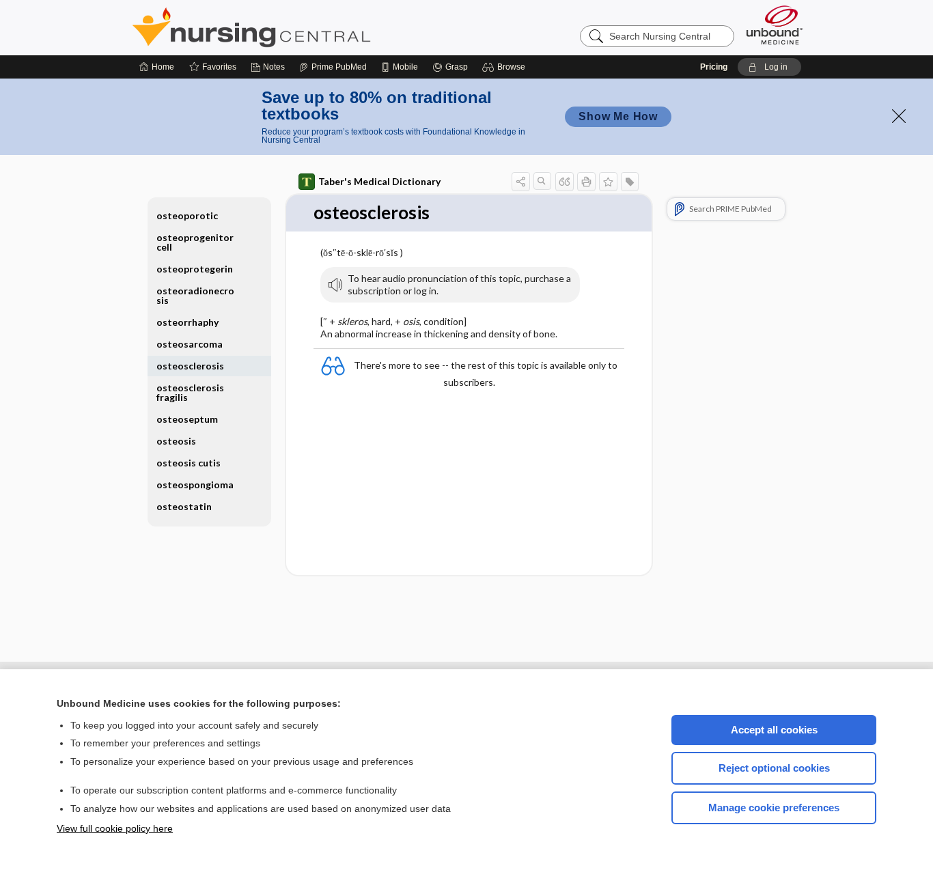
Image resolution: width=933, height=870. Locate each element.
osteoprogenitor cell (195, 242)
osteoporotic (187, 215)
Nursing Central (302, 27)
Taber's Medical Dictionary (379, 181)
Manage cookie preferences (773, 807)
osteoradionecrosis (195, 295)
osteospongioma (195, 484)
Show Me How (618, 116)
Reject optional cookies (774, 768)
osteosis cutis (188, 462)
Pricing (713, 67)
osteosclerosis (190, 365)
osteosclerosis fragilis (190, 392)
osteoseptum (187, 419)
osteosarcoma (189, 344)
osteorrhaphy (187, 322)
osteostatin (184, 506)
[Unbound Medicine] (774, 24)
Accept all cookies (774, 729)
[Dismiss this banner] (899, 116)
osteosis (176, 441)
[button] (505, 67)
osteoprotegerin (194, 269)
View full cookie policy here (115, 828)
